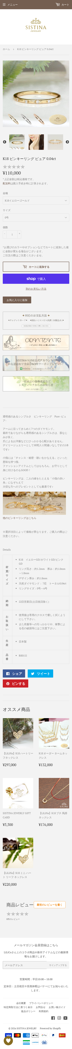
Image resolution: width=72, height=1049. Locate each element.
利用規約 (43, 1011)
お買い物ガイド (57, 1007)
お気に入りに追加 (17, 300)
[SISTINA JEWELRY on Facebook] (53, 1018)
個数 (5, 227)
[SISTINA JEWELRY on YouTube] (65, 1018)
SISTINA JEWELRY (27, 1028)
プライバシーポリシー (41, 1003)
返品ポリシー (28, 1011)
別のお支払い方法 (36, 288)
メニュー (12, 4)
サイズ (7, 210)
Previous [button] (4, 142)
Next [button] (67, 142)
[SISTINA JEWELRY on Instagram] (59, 1018)
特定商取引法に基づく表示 (18, 1007)
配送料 (7, 183)
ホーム (6, 49)
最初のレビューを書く (50, 904)
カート (65, 4)
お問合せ (40, 1007)
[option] (17, 142)
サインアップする (58, 965)
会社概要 (21, 1003)
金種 (5, 193)
